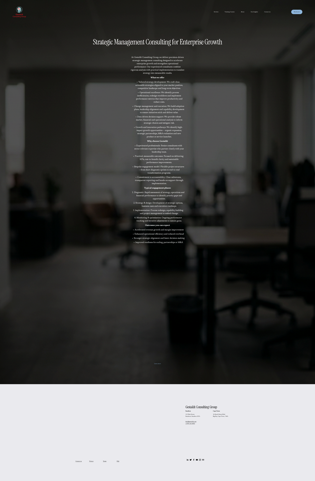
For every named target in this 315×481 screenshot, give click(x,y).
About (242, 12)
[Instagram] (200, 460)
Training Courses (230, 12)
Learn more (157, 363)
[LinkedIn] (188, 460)
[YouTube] (197, 460)
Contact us (267, 12)
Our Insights (254, 12)
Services (216, 12)
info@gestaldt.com (190, 421)
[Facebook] (194, 460)
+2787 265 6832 (190, 423)
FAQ (118, 461)
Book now (297, 12)
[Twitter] (191, 460)
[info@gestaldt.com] (203, 460)
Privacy (91, 461)
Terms (104, 461)
